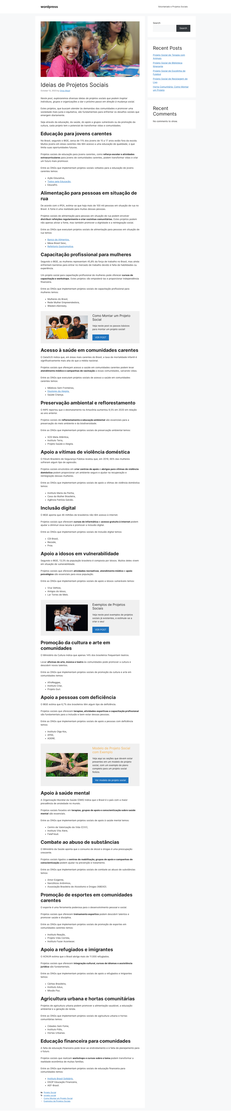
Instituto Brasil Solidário (60, 1078)
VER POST (100, 629)
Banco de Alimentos (58, 239)
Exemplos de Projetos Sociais (57, 1101)
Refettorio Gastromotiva (60, 246)
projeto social (50, 1095)
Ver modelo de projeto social (110, 780)
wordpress (49, 7)
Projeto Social (50, 1092)
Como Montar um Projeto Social (58, 1098)
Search (156, 23)
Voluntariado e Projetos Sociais (173, 6)
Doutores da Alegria (58, 391)
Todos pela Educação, (59, 181)
